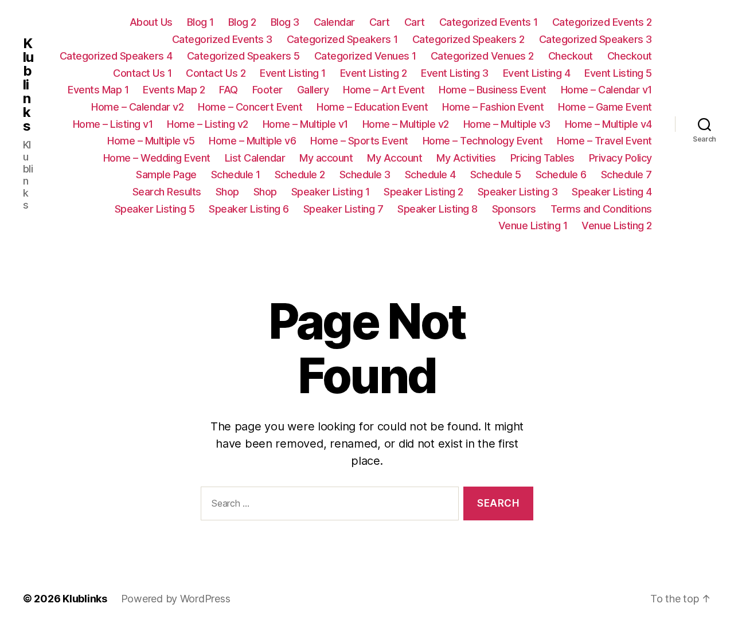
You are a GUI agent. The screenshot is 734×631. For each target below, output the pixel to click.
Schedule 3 (365, 174)
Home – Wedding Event (156, 158)
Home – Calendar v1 (606, 90)
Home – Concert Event (250, 107)
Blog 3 (285, 22)
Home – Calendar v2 (137, 107)
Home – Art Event (383, 90)
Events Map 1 (98, 90)
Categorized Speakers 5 (243, 56)
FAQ (228, 90)
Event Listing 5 (618, 73)
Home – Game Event (605, 107)
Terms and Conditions (601, 209)
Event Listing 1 (293, 73)
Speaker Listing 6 (249, 209)
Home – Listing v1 (113, 124)
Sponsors (514, 209)
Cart (379, 22)
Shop (227, 192)
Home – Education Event (372, 107)
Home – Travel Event (604, 141)
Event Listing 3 (455, 73)
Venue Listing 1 (533, 226)
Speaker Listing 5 (155, 209)
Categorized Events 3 (222, 39)
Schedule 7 (626, 174)
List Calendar (255, 158)
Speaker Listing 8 (437, 209)
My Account (394, 158)
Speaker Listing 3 (518, 192)
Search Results (166, 192)
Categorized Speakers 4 (116, 56)
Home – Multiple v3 (506, 124)
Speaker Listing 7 (343, 209)
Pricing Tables (542, 158)
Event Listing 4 (537, 73)
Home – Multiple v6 (252, 141)
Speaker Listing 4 (612, 192)
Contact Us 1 (142, 73)
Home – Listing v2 (207, 124)
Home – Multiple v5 (150, 141)
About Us (151, 22)
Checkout (570, 56)
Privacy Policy (620, 158)
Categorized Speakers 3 (595, 39)
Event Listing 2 (373, 73)
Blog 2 (242, 22)
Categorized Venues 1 (365, 56)
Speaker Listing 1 (330, 192)
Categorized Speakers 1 (342, 39)
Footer (267, 90)
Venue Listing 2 (616, 226)
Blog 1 (200, 22)
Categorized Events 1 (488, 22)
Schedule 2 (300, 174)
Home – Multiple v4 (608, 124)
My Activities (466, 158)
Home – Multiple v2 (405, 124)
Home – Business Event (492, 90)
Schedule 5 (495, 174)
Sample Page (166, 174)
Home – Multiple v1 (305, 124)
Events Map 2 (174, 90)
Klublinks (28, 85)
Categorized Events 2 (602, 22)
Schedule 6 (561, 174)
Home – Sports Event (359, 141)
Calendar (334, 22)
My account (326, 158)
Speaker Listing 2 (423, 192)
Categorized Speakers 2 (468, 39)
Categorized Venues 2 (482, 56)
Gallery (313, 90)
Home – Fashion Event (493, 107)
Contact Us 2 (215, 73)
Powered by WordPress (176, 599)
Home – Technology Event (483, 141)
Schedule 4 (430, 174)
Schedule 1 (235, 174)
